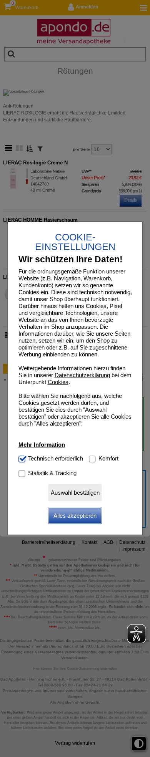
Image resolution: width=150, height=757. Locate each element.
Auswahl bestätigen (75, 492)
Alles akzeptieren (75, 515)
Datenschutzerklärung (82, 375)
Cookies (58, 382)
